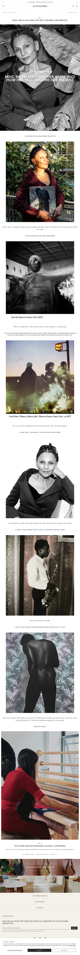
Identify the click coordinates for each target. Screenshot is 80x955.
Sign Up (74, 928)
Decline (64, 950)
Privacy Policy (72, 945)
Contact (40, 908)
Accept (39, 950)
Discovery (40, 902)
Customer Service (40, 896)
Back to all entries (10, 12)
